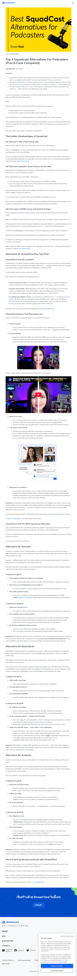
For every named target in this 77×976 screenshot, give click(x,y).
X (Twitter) (33, 951)
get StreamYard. (38, 882)
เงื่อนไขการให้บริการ (8, 960)
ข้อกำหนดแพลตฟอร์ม (24, 960)
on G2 (25, 607)
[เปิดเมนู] (73, 3)
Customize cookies (57, 970)
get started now (48, 309)
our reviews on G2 (63, 514)
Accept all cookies (57, 966)
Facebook (21, 951)
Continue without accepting (67, 936)
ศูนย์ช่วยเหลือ (6, 963)
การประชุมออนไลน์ (9, 950)
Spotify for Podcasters (25, 597)
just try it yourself (14, 518)
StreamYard (21, 82)
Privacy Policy (63, 962)
